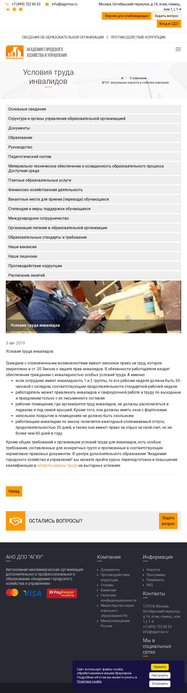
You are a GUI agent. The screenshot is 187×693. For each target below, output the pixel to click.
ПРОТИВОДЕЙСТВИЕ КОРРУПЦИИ (138, 37)
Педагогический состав (29, 156)
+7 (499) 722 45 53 (26, 4)
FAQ (150, 585)
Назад (14, 491)
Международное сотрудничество (38, 218)
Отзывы (107, 585)
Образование (20, 137)
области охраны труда (57, 465)
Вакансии (108, 590)
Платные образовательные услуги (39, 180)
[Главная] (122, 78)
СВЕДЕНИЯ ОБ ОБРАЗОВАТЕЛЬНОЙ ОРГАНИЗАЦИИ (63, 37)
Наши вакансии (22, 246)
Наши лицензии (22, 256)
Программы (156, 575)
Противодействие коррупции (35, 266)
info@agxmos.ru (64, 4)
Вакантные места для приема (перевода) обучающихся (58, 199)
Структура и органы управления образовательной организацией (66, 118)
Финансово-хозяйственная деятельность (45, 189)
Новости (153, 570)
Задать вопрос (166, 16)
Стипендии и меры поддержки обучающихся (49, 208)
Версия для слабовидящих (126, 16)
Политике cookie (89, 681)
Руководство (20, 147)
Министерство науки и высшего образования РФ (117, 611)
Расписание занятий (26, 275)
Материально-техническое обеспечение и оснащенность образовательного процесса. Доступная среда (86, 168)
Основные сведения (27, 109)
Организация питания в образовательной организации (57, 227)
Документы (19, 128)
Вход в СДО (168, 24)
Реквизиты (155, 580)
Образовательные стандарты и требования (47, 237)
